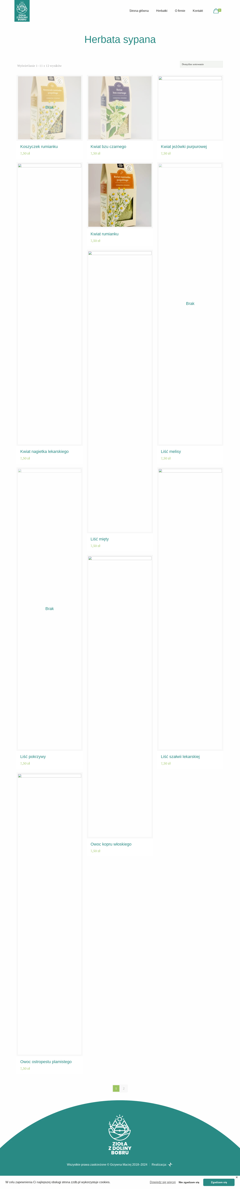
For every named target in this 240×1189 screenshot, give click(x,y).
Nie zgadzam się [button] (189, 1182)
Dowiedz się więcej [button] (163, 1182)
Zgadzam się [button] (219, 1182)
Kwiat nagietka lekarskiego (44, 451)
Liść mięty (100, 539)
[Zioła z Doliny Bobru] (22, 11)
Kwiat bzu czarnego (108, 146)
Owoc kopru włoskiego (111, 844)
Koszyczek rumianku (39, 146)
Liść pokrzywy (33, 756)
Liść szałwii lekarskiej (180, 756)
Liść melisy (171, 451)
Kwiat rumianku (104, 234)
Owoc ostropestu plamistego (46, 1061)
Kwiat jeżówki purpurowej (184, 146)
